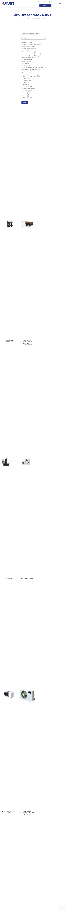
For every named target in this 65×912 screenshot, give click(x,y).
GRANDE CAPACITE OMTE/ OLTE (9, 811)
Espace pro (45, 5)
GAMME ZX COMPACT (27, 578)
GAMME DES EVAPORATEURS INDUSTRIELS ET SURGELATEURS (27, 343)
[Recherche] (50, 1)
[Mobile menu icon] (60, 3)
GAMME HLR (9, 578)
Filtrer (24, 102)
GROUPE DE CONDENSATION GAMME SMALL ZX (27, 812)
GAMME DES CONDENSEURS (9, 341)
